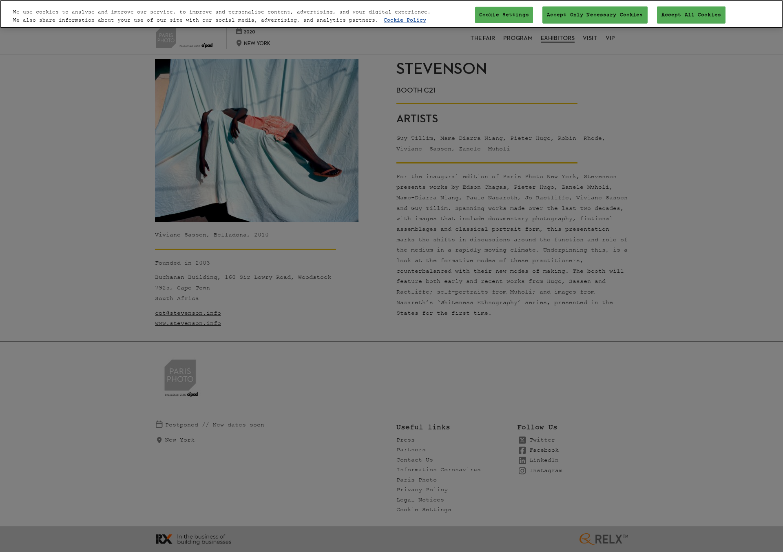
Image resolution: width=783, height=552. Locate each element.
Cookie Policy (405, 20)
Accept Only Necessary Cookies (595, 14)
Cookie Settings (504, 14)
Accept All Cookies (691, 14)
